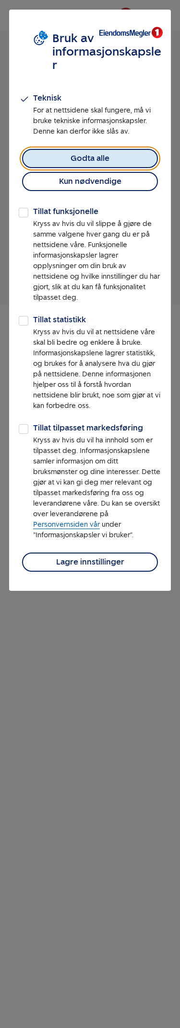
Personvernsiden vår (66, 524)
